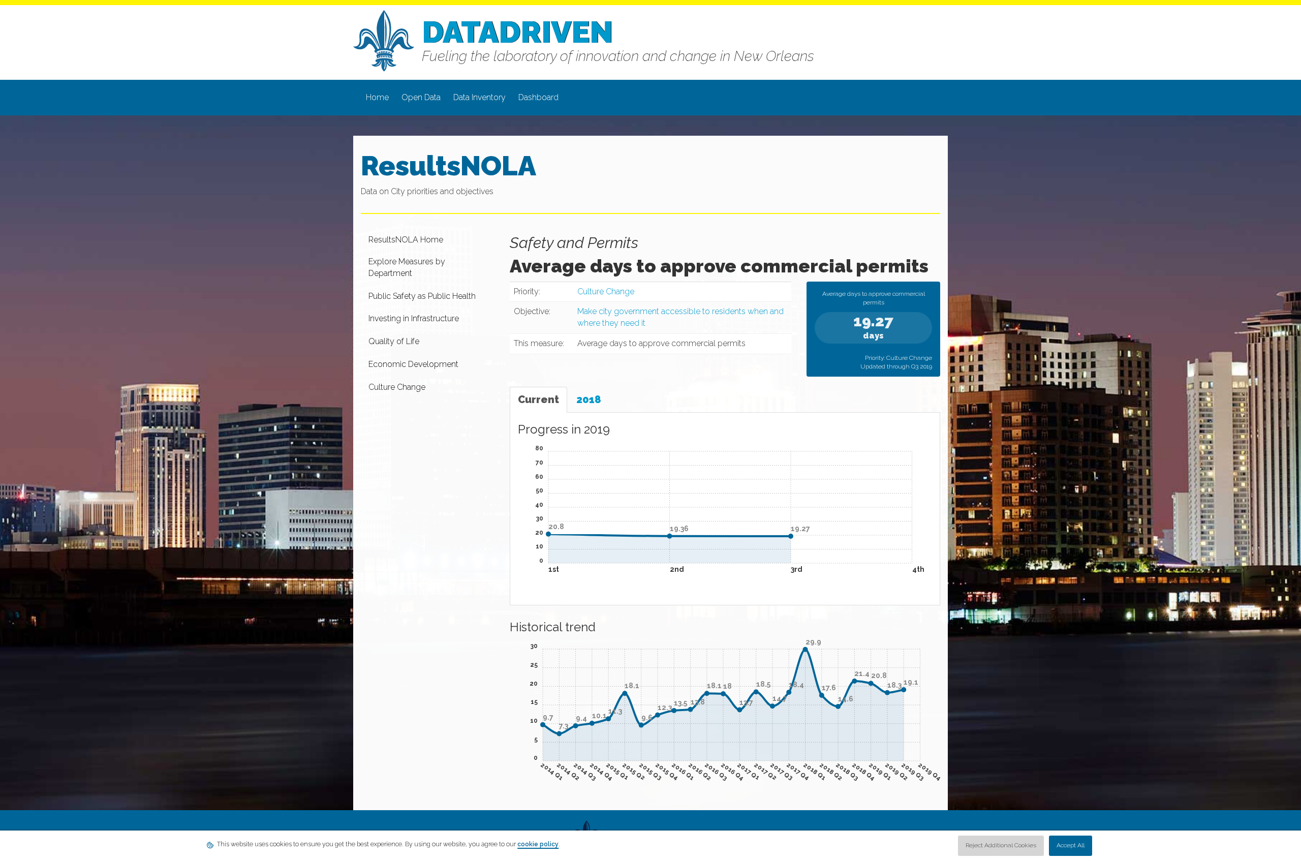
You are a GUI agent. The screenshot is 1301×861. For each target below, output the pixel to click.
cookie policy (538, 844)
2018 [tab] (588, 399)
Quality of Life (393, 341)
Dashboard (538, 97)
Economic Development (413, 364)
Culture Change (605, 291)
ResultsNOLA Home (405, 239)
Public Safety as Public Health (422, 296)
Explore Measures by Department (406, 267)
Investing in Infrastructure (413, 318)
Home (377, 97)
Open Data (421, 97)
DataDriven (517, 32)
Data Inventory (479, 97)
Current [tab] (538, 399)
